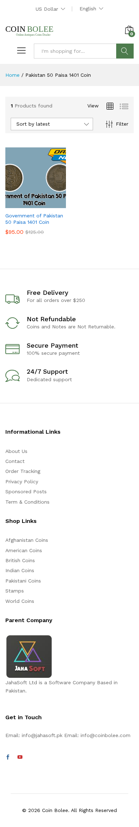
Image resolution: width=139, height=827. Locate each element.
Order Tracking (22, 471)
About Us (16, 451)
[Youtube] (20, 757)
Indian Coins (19, 570)
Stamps (14, 591)
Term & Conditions (27, 502)
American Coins (23, 550)
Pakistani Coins (23, 581)
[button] (18, 204)
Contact (15, 461)
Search (125, 51)
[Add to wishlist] (51, 204)
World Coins (19, 601)
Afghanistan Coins (26, 540)
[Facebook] (8, 757)
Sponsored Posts (26, 491)
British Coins (20, 560)
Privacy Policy (21, 481)
